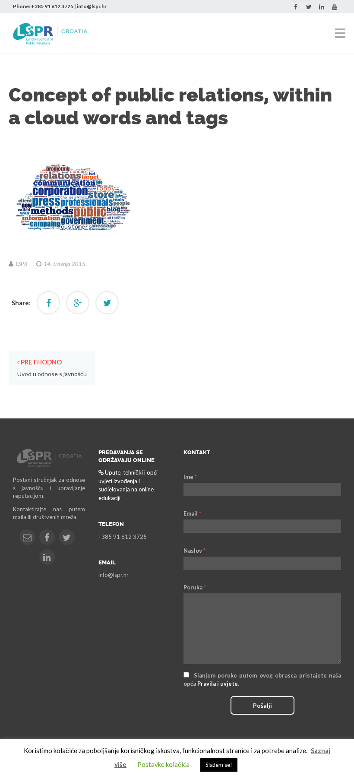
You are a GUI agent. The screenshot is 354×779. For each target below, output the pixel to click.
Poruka (194, 587)
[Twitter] (308, 6)
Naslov (194, 550)
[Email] (27, 537)
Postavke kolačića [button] (163, 764)
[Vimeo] (47, 557)
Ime (190, 476)
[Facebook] (295, 6)
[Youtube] (334, 6)
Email (192, 513)
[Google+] (77, 302)
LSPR (22, 263)
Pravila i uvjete (217, 683)
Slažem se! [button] (218, 764)
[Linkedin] (321, 6)
